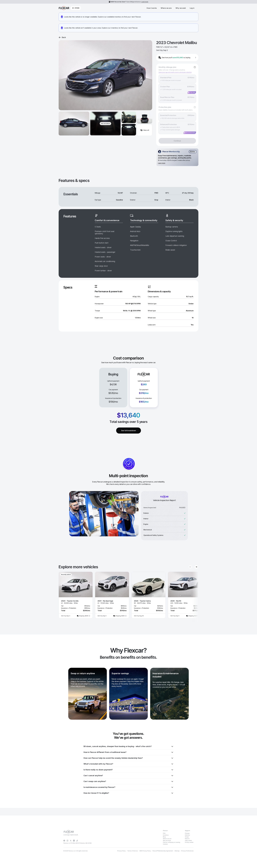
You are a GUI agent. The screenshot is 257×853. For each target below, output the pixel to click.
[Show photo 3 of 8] (73, 595)
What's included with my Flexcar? (98, 764)
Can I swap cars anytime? (95, 781)
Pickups (187, 833)
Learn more (144, 2)
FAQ (164, 833)
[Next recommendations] (196, 567)
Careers (165, 844)
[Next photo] (89, 584)
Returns (187, 838)
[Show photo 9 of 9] (189, 595)
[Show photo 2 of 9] (181, 595)
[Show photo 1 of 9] (180, 595)
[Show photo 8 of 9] (188, 595)
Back (64, 37)
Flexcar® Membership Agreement (162, 851)
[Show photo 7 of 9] (187, 595)
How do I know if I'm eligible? (96, 793)
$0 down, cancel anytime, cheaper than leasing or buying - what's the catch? (118, 746)
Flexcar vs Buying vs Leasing (171, 842)
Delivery (187, 835)
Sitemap (177, 851)
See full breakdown (128, 431)
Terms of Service (132, 851)
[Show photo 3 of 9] (182, 595)
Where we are (166, 8)
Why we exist (181, 8)
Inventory (166, 835)
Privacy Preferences (187, 851)
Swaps (187, 837)
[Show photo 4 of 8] (75, 595)
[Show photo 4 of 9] (183, 595)
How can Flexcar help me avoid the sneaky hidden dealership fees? (113, 758)
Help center (188, 840)
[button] (76, 595)
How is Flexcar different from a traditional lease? (105, 752)
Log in (192, 8)
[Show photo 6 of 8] (77, 595)
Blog (164, 837)
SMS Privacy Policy (145, 851)
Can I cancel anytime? (93, 775)
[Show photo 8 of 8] (80, 595)
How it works (152, 8)
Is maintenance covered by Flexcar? (99, 787)
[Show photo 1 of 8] (71, 595)
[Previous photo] (62, 584)
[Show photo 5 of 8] (76, 595)
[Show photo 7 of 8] (78, 595)
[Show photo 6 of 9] (186, 595)
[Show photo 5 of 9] (185, 595)
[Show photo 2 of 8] (72, 595)
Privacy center (189, 842)
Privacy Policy (121, 851)
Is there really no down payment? (98, 770)
